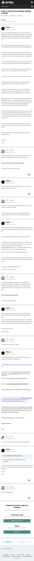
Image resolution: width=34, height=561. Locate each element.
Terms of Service (5, 556)
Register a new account (17, 520)
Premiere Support (16, 556)
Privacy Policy (20, 554)
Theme (13, 554)
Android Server (12, 21)
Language (6, 554)
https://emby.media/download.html (9, 295)
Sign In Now (17, 532)
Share (8, 541)
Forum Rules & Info (28, 556)
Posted (10, 29)
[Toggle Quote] (3, 455)
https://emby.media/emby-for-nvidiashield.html (12, 163)
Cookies (28, 554)
